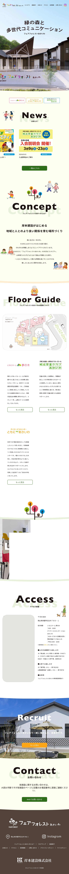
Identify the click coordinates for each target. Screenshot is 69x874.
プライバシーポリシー (47, 848)
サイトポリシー (62, 848)
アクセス (46, 5)
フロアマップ (42, 844)
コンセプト (27, 5)
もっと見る (20, 409)
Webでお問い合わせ (34, 799)
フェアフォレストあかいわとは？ (24, 844)
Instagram (54, 836)
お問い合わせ (59, 5)
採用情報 (52, 5)
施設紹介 (52, 844)
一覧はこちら (34, 168)
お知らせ (40, 5)
